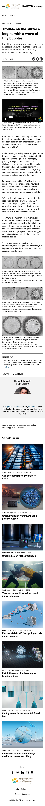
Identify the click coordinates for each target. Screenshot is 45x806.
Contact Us (26, 794)
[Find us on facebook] (12, 773)
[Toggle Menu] (3, 6)
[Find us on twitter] (17, 773)
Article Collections (22, 789)
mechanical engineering (26, 425)
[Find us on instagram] (27, 773)
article (6, 367)
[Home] (13, 6)
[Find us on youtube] (32, 773)
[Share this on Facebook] (37, 59)
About (4, 15)
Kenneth (31, 406)
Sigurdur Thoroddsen (14, 406)
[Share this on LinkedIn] (41, 59)
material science (8, 425)
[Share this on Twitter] (33, 59)
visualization (19, 428)
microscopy (6, 428)
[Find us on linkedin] (22, 773)
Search (12, 15)
